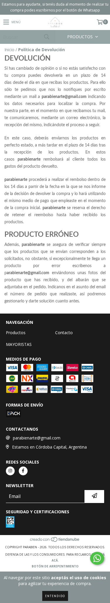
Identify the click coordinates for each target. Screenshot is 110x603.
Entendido (55, 596)
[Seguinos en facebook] (23, 471)
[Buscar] (46, 37)
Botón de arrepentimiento (55, 566)
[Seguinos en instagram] (10, 471)
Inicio (9, 49)
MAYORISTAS (19, 344)
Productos (16, 332)
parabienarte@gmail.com (36, 438)
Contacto (64, 332)
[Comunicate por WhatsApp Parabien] (97, 558)
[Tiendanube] (55, 541)
